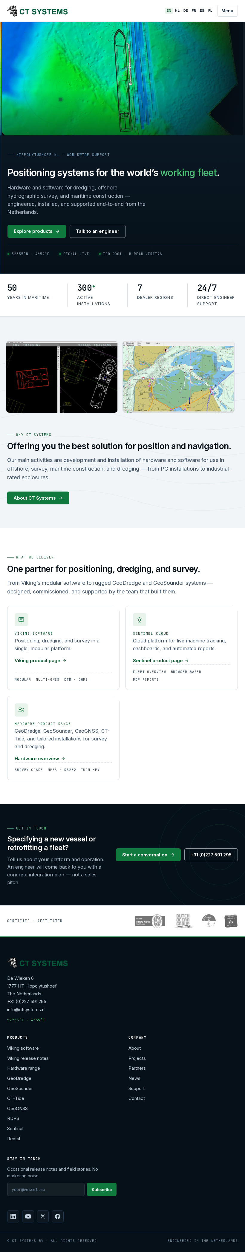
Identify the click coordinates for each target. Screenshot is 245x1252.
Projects (137, 1058)
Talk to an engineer (97, 231)
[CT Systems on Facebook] (58, 1216)
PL (210, 10)
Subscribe (102, 1189)
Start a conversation (144, 855)
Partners (137, 1068)
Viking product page (37, 660)
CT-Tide (15, 1098)
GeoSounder (20, 1088)
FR (194, 10)
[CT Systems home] (37, 11)
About (134, 1048)
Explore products (33, 231)
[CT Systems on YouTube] (28, 1216)
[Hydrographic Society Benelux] (209, 921)
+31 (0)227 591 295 (211, 855)
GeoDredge (19, 1078)
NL (177, 10)
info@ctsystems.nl (26, 1009)
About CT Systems (34, 498)
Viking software (23, 1048)
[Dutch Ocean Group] (184, 921)
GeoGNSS (17, 1108)
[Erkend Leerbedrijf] (231, 921)
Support (136, 1088)
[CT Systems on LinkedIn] (13, 1216)
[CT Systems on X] (43, 1216)
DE (185, 10)
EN (169, 10)
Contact (136, 1098)
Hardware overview (37, 758)
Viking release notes (28, 1058)
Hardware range (23, 1068)
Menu (227, 10)
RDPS (13, 1118)
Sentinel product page (158, 660)
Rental (13, 1138)
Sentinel (15, 1128)
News (134, 1078)
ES (202, 10)
